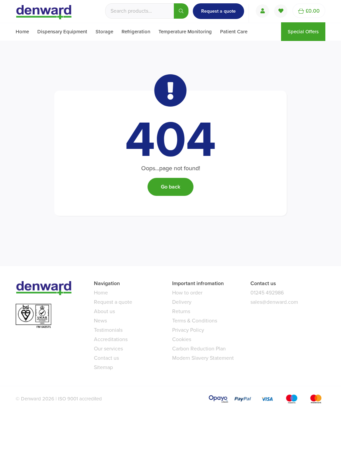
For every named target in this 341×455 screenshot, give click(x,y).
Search (181, 11)
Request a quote (218, 11)
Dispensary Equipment (62, 31)
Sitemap (103, 367)
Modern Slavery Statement (203, 358)
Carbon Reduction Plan (199, 348)
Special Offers (303, 31)
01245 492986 (267, 292)
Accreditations (111, 339)
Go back (170, 187)
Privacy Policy (188, 330)
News (100, 320)
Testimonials (108, 330)
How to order (187, 292)
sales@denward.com (274, 302)
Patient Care (233, 31)
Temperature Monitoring (185, 31)
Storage (104, 31)
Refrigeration (136, 31)
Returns (181, 311)
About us (104, 311)
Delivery (181, 302)
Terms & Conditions (194, 320)
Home (22, 31)
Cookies (181, 339)
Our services (108, 348)
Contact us (106, 358)
